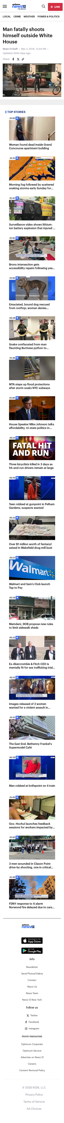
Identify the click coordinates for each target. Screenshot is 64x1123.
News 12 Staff (10, 49)
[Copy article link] (23, 59)
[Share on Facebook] (13, 59)
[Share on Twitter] (18, 59)
